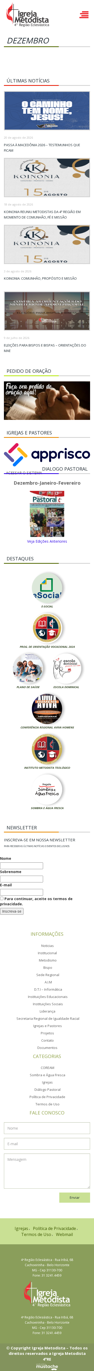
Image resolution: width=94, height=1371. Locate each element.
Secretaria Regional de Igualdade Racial (47, 1018)
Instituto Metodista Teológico (47, 768)
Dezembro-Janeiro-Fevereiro (47, 483)
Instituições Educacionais (48, 996)
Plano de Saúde (27, 687)
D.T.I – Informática (48, 989)
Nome (5, 858)
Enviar (75, 1197)
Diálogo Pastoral (47, 1089)
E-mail (6, 884)
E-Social (47, 606)
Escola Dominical (66, 687)
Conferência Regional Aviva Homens (47, 727)
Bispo (47, 967)
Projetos (47, 1033)
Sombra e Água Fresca (47, 808)
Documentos (47, 1047)
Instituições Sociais (48, 1004)
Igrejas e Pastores (47, 1025)
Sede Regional (47, 974)
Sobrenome (10, 871)
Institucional (47, 953)
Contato (47, 1040)
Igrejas (47, 1082)
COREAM (47, 1067)
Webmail (64, 1234)
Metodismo (48, 960)
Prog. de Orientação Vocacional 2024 (47, 647)
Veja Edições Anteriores (47, 541)
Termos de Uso (48, 1104)
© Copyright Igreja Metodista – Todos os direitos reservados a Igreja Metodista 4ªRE (47, 1353)
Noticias (47, 945)
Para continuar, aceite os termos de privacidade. (36, 901)
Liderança (47, 1011)
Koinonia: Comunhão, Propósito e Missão (40, 278)
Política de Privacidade (47, 1096)
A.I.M (48, 982)
